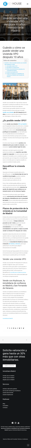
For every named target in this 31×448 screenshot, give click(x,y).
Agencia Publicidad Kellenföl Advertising (17, 430)
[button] (27, 4)
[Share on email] (23, 328)
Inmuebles (5, 405)
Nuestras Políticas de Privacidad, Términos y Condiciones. (15, 439)
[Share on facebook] (8, 328)
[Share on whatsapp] (17, 328)
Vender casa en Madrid (8, 377)
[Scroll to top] (28, 445)
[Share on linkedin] (15, 328)
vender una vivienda (8, 112)
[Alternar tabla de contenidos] (25, 60)
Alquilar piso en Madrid (8, 379)
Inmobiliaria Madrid (8, 318)
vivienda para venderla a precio (18, 272)
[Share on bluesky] (19, 328)
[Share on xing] (21, 328)
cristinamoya (21, 34)
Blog (4, 403)
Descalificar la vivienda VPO (13, 67)
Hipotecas (14, 34)
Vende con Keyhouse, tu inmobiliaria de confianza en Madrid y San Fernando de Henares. (15, 75)
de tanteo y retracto (14, 243)
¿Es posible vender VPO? (12, 66)
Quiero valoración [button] (9, 365)
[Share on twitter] (10, 328)
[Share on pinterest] (13, 328)
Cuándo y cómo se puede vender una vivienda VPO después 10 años (16, 63)
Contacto (5, 407)
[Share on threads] (11, 328)
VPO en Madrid (22, 124)
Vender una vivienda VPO (12, 72)
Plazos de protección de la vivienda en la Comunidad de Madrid (16, 70)
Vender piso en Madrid (8, 375)
